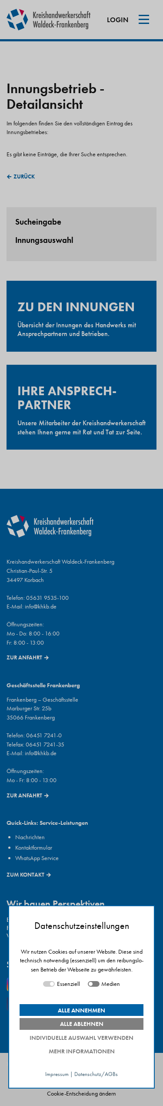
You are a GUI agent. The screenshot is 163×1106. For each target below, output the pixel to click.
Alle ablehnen (81, 1024)
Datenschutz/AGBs (96, 1074)
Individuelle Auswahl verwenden (81, 1038)
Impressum (57, 1074)
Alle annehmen (81, 1010)
